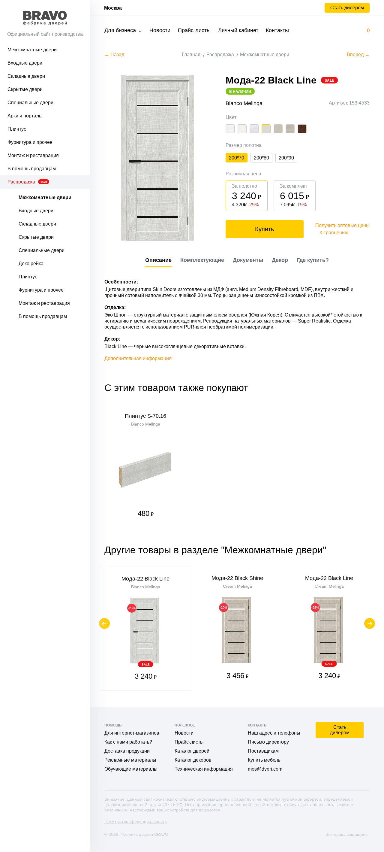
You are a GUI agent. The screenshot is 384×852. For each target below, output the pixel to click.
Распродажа (27, 181)
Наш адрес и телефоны (274, 732)
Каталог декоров (193, 760)
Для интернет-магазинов (131, 732)
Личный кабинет (238, 30)
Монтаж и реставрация (33, 155)
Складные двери (26, 76)
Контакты (277, 30)
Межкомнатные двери (32, 49)
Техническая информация (204, 769)
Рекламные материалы (130, 760)
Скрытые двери (25, 89)
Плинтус (17, 129)
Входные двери (25, 62)
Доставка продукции (127, 750)
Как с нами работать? (128, 741)
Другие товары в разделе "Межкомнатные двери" (215, 549)
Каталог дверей (192, 750)
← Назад (114, 54)
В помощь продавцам (32, 168)
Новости (159, 30)
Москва (113, 8)
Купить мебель (264, 760)
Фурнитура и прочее (30, 142)
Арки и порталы (25, 115)
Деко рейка (31, 263)
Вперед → (358, 54)
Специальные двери (30, 102)
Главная (191, 54)
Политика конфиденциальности (135, 821)
